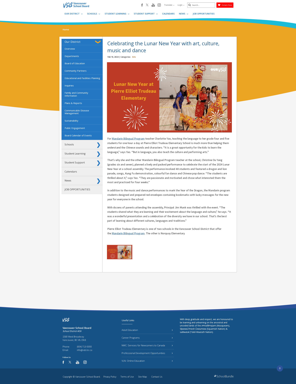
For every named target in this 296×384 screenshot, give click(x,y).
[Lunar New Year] (119, 252)
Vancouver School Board (87, 376)
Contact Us (156, 376)
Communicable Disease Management (77, 112)
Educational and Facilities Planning (82, 78)
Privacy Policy (109, 376)
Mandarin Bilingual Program (128, 138)
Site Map (142, 376)
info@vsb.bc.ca (84, 349)
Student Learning (116, 13)
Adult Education (130, 329)
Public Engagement (75, 128)
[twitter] (147, 5)
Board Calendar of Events (78, 135)
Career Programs (131, 337)
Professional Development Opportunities (143, 353)
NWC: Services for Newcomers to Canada (143, 345)
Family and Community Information (76, 94)
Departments (72, 56)
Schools (92, 13)
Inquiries (69, 85)
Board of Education (75, 63)
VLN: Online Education (133, 360)
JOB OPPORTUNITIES (203, 13)
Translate (168, 5)
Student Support (144, 13)
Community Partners (75, 70)
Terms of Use (127, 376)
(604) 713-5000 (84, 346)
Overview (70, 48)
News (182, 13)
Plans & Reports (73, 103)
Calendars (168, 13)
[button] (98, 42)
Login (180, 5)
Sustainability (71, 120)
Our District (72, 13)
